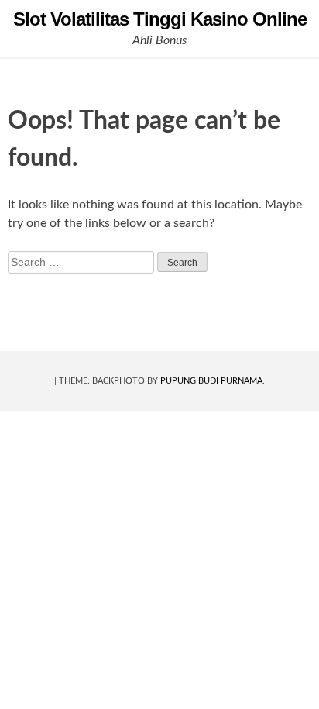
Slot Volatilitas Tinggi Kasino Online (160, 19)
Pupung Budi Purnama (211, 381)
